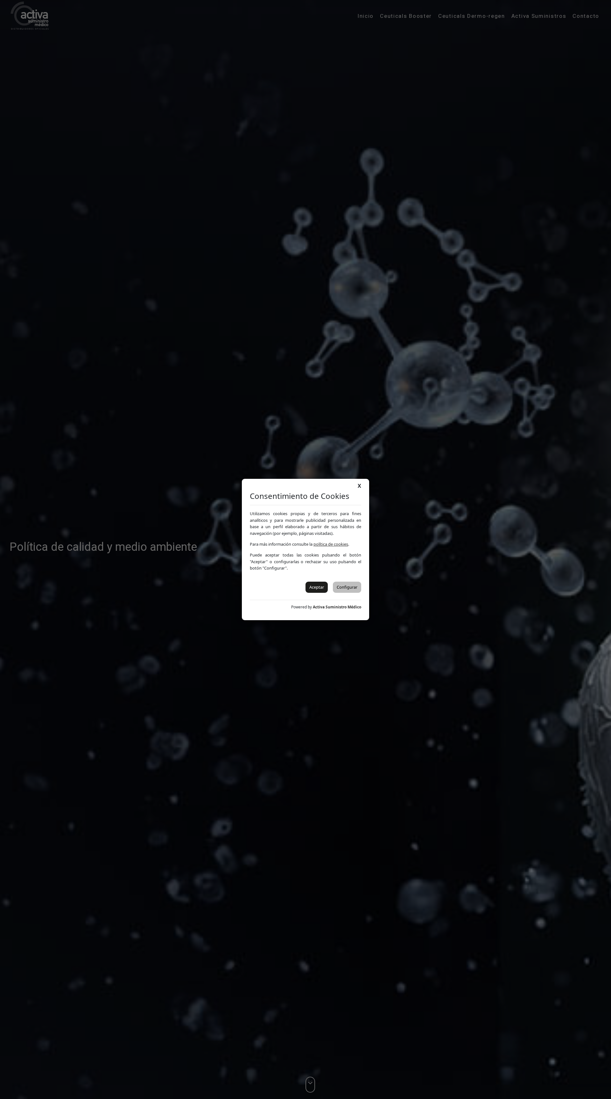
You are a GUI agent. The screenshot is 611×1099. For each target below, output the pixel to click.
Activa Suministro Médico (337, 607)
